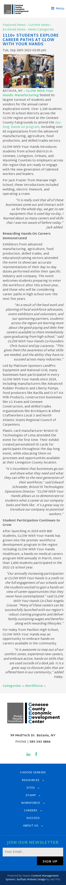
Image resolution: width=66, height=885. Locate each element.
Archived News (14, 30)
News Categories (41, 30)
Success (33, 818)
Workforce (34, 686)
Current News (38, 25)
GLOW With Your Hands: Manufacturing (28, 93)
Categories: (12, 686)
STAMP (31, 795)
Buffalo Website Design (31, 879)
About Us (30, 825)
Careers (30, 810)
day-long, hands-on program (32, 125)
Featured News (14, 25)
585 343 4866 (40, 742)
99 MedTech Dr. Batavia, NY (32, 735)
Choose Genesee (33, 772)
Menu (59, 9)
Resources (30, 780)
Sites (30, 788)
